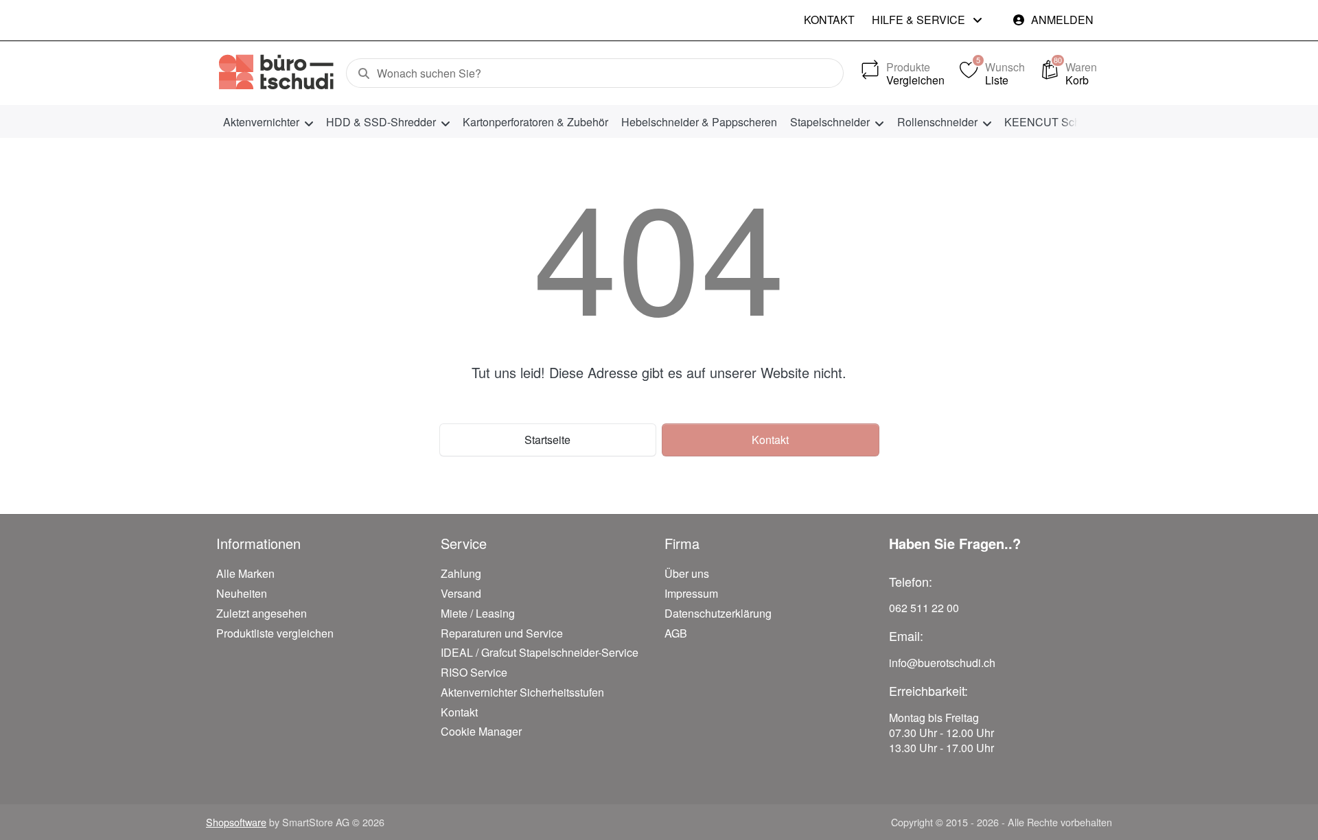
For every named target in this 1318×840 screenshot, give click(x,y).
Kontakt (829, 19)
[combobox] (595, 73)
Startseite (547, 439)
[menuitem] (267, 121)
